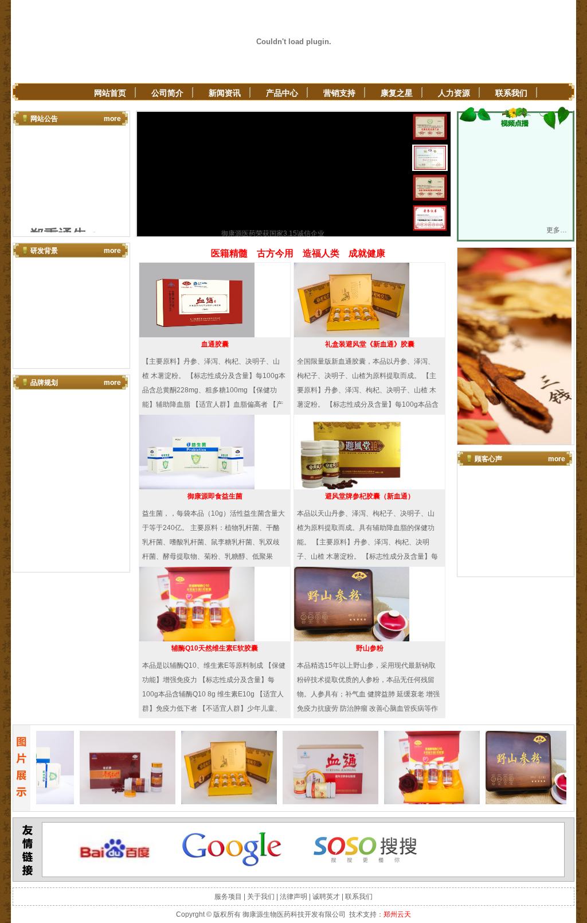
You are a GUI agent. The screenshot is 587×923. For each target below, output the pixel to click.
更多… (556, 230)
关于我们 (261, 897)
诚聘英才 (326, 897)
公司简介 (167, 93)
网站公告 (44, 119)
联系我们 (511, 93)
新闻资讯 (225, 93)
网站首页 (110, 93)
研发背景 (44, 251)
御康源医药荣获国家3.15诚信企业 (272, 233)
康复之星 (397, 93)
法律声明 (293, 897)
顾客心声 (488, 459)
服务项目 (228, 897)
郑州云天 (397, 914)
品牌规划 (44, 383)
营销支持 (339, 93)
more (112, 119)
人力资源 (454, 93)
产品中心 (282, 93)
